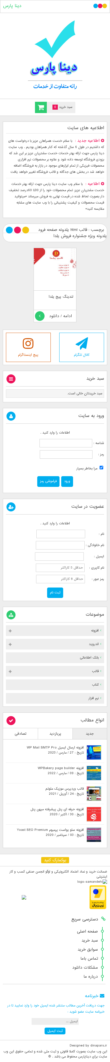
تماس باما (89, 958)
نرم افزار (94, 698)
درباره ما (90, 976)
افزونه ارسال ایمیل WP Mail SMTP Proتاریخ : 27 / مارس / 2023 (55, 750)
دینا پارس (12, 6)
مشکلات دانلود (85, 967)
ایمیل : (94, 556)
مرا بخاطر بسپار (87, 468)
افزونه (95, 630)
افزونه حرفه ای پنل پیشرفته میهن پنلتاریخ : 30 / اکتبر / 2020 (57, 812)
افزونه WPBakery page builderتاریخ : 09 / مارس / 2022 (61, 771)
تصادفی (21, 733)
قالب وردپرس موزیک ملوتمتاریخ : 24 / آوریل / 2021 (64, 791)
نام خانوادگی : (95, 545)
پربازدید (55, 733)
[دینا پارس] (55, 55)
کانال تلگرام (81, 354)
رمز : (98, 454)
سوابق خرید (88, 949)
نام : (95, 533)
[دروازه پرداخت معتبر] (97, 908)
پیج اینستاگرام (28, 354)
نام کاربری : (95, 567)
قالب (95, 671)
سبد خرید (90, 940)
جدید (90, 733)
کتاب (95, 684)
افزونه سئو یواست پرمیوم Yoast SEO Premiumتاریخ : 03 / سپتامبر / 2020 (50, 832)
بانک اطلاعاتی (89, 657)
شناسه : (98, 443)
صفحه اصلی (87, 931)
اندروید (94, 644)
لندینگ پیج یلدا (61, 296)
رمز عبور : (95, 579)
